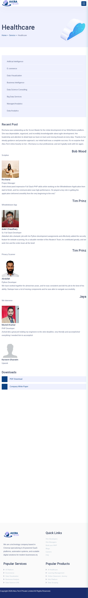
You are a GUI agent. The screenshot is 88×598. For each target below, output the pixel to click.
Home (4, 35)
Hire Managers (51, 542)
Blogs (48, 548)
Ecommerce (10, 573)
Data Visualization (14, 76)
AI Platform (10, 570)
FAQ (47, 555)
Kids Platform (52, 579)
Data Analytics (13, 111)
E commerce (12, 69)
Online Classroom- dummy (57, 576)
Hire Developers (51, 539)
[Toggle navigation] (83, 3)
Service (12, 35)
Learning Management (56, 573)
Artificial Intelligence (15, 61)
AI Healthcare (53, 570)
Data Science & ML (12, 582)
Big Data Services (14, 97)
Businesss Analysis (12, 579)
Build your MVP (51, 545)
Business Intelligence (15, 83)
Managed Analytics (14, 104)
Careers (49, 552)
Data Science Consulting (17, 90)
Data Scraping (53, 582)
